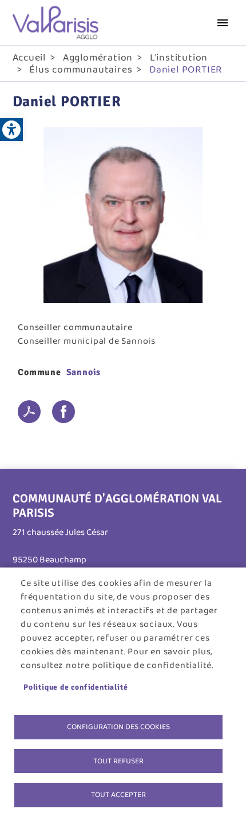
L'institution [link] (179, 58)
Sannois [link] (83, 372)
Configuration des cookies (118, 727)
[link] (11, 129)
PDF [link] (29, 411)
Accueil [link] (29, 58)
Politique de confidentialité (75, 687)
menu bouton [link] (222, 22)
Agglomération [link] (98, 58)
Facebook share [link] (63, 411)
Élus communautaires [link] (80, 70)
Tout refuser (118, 761)
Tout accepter (118, 794)
